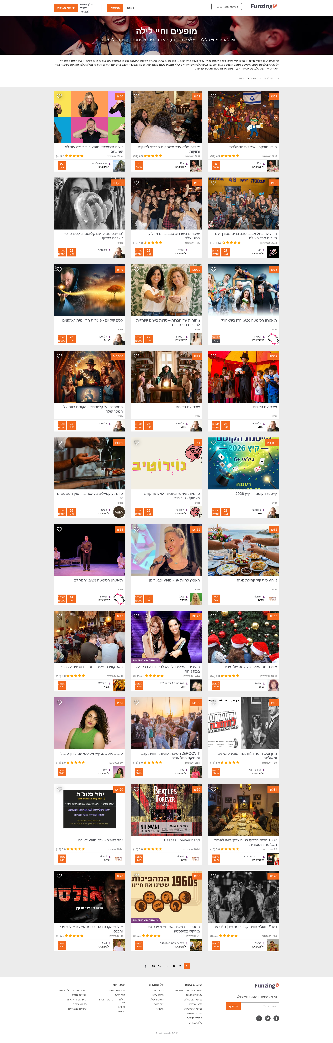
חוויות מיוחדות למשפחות (72, 990)
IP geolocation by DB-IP (167, 1033)
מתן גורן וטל (254, 769)
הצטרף (233, 1006)
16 (153, 966)
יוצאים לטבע (79, 994)
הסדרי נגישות (194, 1018)
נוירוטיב (180, 509)
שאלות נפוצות (194, 994)
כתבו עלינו (158, 994)
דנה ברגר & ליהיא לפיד (172, 683)
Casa (104, 509)
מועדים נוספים (215, 252)
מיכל (181, 596)
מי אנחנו (159, 990)
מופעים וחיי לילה (77, 999)
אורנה (258, 683)
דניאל (258, 943)
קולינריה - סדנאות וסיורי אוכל (111, 1001)
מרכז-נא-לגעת (99, 163)
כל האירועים (79, 1004)
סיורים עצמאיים (77, 1008)
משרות (160, 1008)
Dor (259, 163)
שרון (182, 769)
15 (159, 966)
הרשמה (115, 7)
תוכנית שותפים (193, 1013)
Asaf (104, 943)
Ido (259, 249)
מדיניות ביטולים (193, 999)
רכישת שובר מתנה (226, 6)
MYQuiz (102, 683)
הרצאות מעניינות (115, 990)
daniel (258, 596)
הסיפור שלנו (157, 999)
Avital (181, 249)
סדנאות (120, 1011)
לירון (105, 769)
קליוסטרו (102, 249)
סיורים (121, 1006)
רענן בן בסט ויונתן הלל (172, 943)
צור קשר (159, 1004)
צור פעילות (64, 7)
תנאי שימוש (195, 1004)
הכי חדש (120, 994)
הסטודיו (180, 336)
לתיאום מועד (215, 685)
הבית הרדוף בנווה (252, 856)
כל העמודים (195, 1022)
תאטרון (257, 336)
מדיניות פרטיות (193, 1008)
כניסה (130, 7)
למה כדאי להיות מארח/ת (187, 990)
